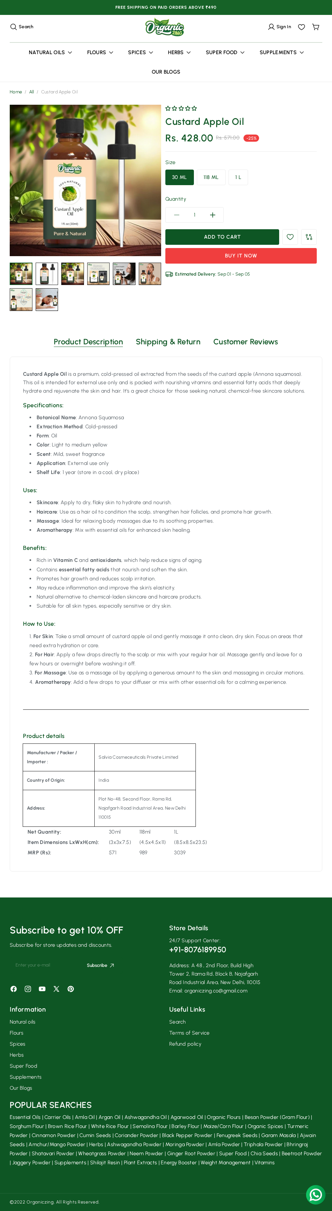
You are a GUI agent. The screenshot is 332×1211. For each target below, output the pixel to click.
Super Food (23, 1066)
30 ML (179, 177)
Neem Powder (146, 1153)
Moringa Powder (184, 1144)
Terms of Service (189, 1033)
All (31, 92)
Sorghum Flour (27, 1126)
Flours (17, 1033)
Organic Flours (224, 1117)
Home (16, 92)
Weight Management (226, 1162)
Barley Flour (185, 1126)
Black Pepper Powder (187, 1135)
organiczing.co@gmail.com (215, 991)
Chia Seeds (264, 1153)
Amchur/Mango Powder (57, 1144)
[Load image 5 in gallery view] (124, 274)
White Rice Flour (110, 1126)
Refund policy (185, 1044)
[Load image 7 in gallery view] (21, 299)
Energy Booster (179, 1162)
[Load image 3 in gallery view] (72, 274)
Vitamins (265, 1162)
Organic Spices (265, 1126)
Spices (18, 1044)
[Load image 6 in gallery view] (150, 274)
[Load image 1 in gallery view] (21, 274)
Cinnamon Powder (54, 1135)
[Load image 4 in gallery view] (98, 274)
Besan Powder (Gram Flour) (277, 1117)
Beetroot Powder (302, 1153)
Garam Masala (278, 1135)
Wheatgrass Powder (102, 1153)
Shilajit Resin (105, 1162)
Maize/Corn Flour (223, 1126)
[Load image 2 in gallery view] (47, 274)
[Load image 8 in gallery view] (47, 299)
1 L (238, 177)
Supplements (26, 1077)
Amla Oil (85, 1117)
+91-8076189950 (197, 949)
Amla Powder (224, 1144)
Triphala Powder (263, 1144)
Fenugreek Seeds (237, 1135)
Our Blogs (21, 1088)
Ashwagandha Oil (145, 1117)
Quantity (175, 199)
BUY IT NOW (241, 256)
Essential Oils (25, 1117)
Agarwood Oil (187, 1117)
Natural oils (23, 1022)
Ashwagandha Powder (134, 1144)
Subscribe (97, 965)
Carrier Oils (57, 1117)
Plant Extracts (140, 1162)
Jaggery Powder (31, 1162)
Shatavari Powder (53, 1153)
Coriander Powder (136, 1135)
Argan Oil (110, 1117)
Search (177, 1022)
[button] (22, 27)
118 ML (211, 177)
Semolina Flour (150, 1126)
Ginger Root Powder (191, 1153)
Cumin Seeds (95, 1135)
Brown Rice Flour (67, 1126)
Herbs (17, 1055)
